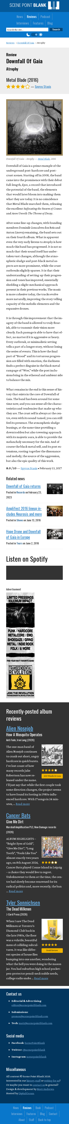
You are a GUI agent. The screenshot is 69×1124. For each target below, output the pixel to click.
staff (38, 1080)
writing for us (51, 1080)
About (22, 1120)
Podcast (45, 16)
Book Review (52, 950)
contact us (39, 1084)
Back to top (44, 1120)
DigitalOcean (26, 1093)
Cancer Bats (18, 815)
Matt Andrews (45, 1089)
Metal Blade (44, 158)
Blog (50, 23)
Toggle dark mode (34, 34)
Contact (53, 1114)
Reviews (31, 16)
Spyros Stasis (43, 86)
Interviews (22, 23)
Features (38, 23)
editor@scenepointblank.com (29, 1005)
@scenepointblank (34, 1049)
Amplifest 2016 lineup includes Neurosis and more (24, 511)
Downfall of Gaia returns (23, 486)
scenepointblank (36, 1056)
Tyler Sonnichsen (23, 902)
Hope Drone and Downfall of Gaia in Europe (23, 534)
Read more (23, 804)
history (30, 1080)
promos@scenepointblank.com (30, 1016)
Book (38, 1108)
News (20, 16)
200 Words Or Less (52, 776)
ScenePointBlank (35, 1042)
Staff (31, 1120)
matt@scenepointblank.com (35, 1023)
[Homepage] (34, 8)
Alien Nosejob (19, 728)
